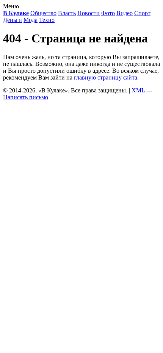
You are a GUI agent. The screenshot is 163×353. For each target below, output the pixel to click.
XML (138, 90)
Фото (108, 13)
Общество (43, 13)
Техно (47, 20)
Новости (88, 13)
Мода (31, 20)
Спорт (142, 13)
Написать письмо (25, 97)
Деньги (12, 20)
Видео (124, 13)
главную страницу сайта (105, 77)
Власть (67, 13)
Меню (11, 6)
